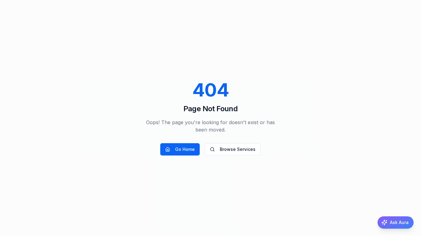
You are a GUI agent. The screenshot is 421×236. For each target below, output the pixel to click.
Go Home (185, 149)
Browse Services (237, 149)
